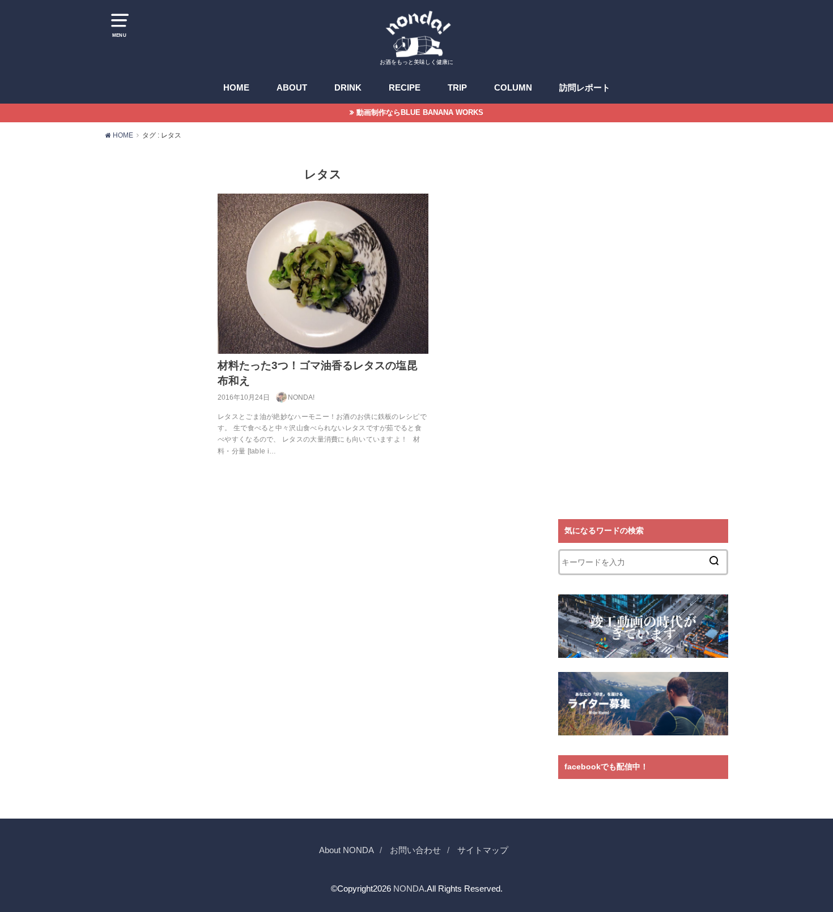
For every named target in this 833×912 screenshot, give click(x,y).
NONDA (408, 888)
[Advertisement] (643, 329)
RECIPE (404, 87)
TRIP (457, 87)
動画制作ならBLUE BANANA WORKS (419, 112)
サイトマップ (482, 849)
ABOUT (292, 87)
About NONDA (346, 849)
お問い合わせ (415, 849)
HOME (236, 87)
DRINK (348, 87)
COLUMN (513, 87)
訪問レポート (584, 87)
